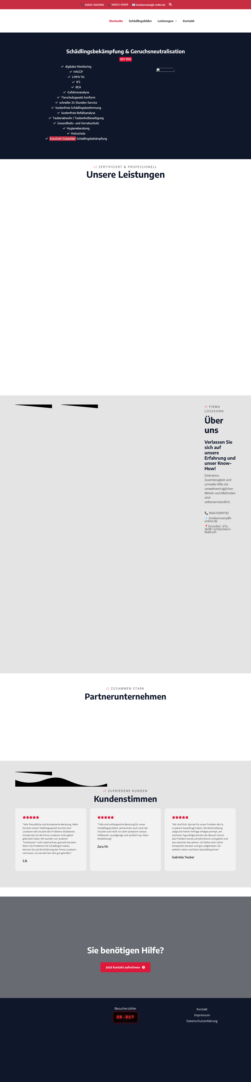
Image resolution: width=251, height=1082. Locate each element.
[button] (170, 4)
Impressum (202, 1015)
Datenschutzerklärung (202, 1021)
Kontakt (202, 1009)
